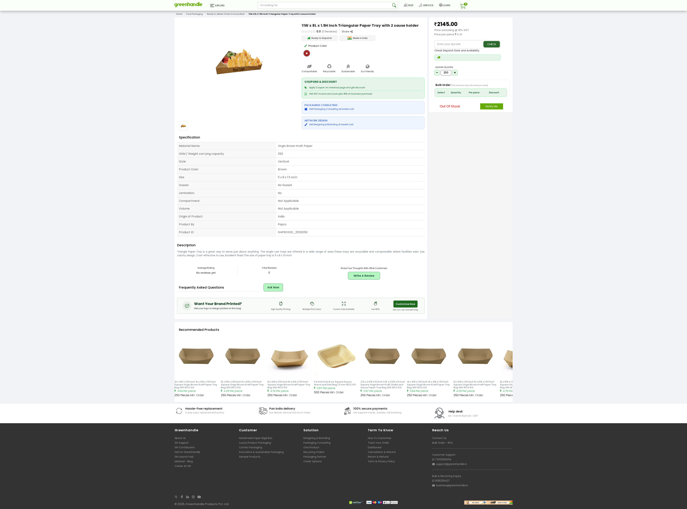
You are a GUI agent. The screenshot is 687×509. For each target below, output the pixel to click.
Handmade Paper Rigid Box (255, 438)
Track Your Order (378, 443)
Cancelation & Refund (382, 452)
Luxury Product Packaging (255, 443)
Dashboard (374, 447)
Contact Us (439, 438)
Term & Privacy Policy (381, 461)
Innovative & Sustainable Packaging (261, 452)
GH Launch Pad (184, 456)
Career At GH (183, 466)
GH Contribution (185, 447)
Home (179, 14)
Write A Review (364, 276)
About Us (180, 438)
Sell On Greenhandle (187, 452)
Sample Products (249, 456)
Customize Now (405, 304)
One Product (311, 447)
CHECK (491, 44)
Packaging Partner (314, 456)
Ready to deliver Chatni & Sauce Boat (226, 14)
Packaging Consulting (316, 443)
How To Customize (379, 438)
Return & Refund (378, 456)
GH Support (182, 443)
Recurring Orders (313, 452)
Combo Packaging (250, 447)
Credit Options (312, 461)
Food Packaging (194, 14)
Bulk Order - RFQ (442, 443)
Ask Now (273, 287)
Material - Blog (184, 461)
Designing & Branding (316, 438)
